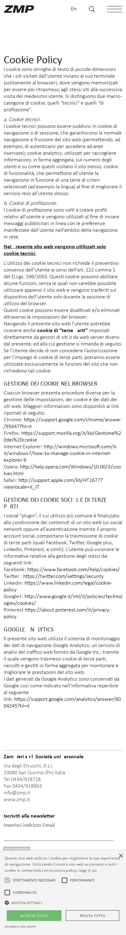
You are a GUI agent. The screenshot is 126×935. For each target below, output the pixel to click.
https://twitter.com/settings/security (63, 576)
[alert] (63, 893)
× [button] (120, 856)
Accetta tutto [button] (34, 915)
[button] (7, 880)
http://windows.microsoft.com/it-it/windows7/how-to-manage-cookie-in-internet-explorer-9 (60, 453)
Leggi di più (88, 871)
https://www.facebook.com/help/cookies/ (73, 570)
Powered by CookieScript (20, 927)
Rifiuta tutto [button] (92, 915)
